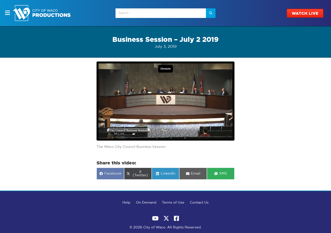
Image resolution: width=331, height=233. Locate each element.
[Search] (210, 13)
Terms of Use (173, 202)
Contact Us (199, 202)
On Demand (146, 202)
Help (126, 202)
